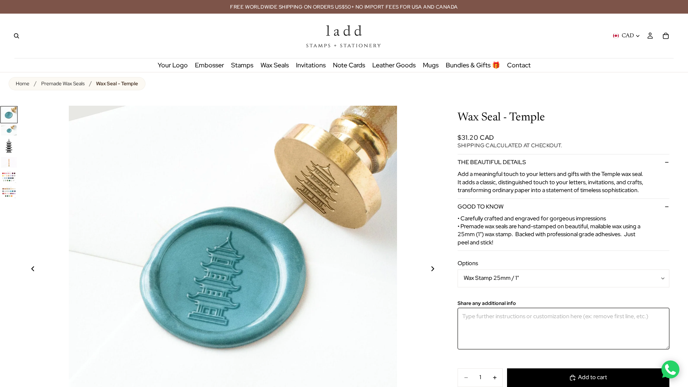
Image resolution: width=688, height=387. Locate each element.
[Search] (16, 36)
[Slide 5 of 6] (9, 177)
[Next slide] (437, 270)
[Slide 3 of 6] (9, 146)
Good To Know (480, 206)
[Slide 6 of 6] (9, 192)
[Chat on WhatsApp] (670, 369)
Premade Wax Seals (63, 83)
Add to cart (592, 377)
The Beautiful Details (492, 162)
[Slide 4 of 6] (9, 162)
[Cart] (666, 36)
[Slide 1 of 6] (9, 115)
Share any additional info (487, 303)
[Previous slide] (29, 270)
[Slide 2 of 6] (9, 130)
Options (468, 263)
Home (22, 83)
